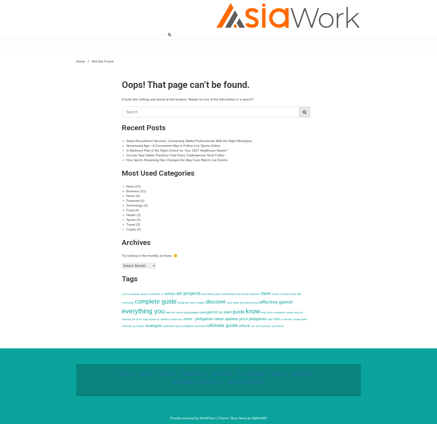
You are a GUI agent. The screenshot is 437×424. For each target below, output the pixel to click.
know (253, 311)
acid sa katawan (131, 294)
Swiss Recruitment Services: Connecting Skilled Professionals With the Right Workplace (189, 141)
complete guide (156, 301)
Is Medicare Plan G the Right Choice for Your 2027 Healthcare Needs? (177, 150)
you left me (278, 326)
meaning (126, 319)
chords (275, 294)
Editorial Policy (302, 374)
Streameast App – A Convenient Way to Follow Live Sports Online (173, 145)
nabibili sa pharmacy (171, 319)
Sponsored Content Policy (246, 382)
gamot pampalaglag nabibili (191, 312)
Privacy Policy (222, 374)
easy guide (233, 302)
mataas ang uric (294, 312)
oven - (189, 319)
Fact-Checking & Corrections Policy (197, 382)
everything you (143, 311)
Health (131, 215)
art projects (188, 293)
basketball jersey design (235, 294)
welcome (266, 326)
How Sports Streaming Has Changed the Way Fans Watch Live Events (176, 160)
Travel (130, 224)
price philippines (253, 319)
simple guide (300, 319)
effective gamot (276, 301)
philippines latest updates (216, 319)
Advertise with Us (194, 374)
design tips (183, 302)
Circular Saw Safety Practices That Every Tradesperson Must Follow (175, 155)
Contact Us (126, 374)
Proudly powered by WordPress (193, 418)
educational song (249, 302)
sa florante (286, 319)
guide (239, 311)
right (270, 319)
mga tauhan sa (151, 319)
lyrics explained (276, 312)
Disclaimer (278, 374)
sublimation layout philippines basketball (184, 326)
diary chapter (197, 302)
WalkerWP (259, 418)
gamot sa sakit (219, 312)
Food (130, 210)
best (266, 293)
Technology (134, 205)
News (130, 186)
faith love (170, 312)
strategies (153, 326)
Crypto (131, 229)
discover (216, 302)
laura (264, 312)
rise (276, 319)
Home (130, 196)
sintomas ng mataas (133, 326)
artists (170, 294)
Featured (133, 200)
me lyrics (137, 319)
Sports (131, 220)
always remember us (152, 294)
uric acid (255, 326)
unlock (244, 326)
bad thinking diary (211, 294)
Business (132, 191)
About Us (146, 374)
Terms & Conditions (252, 374)
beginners (254, 294)
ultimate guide (222, 325)
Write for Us (167, 374)
